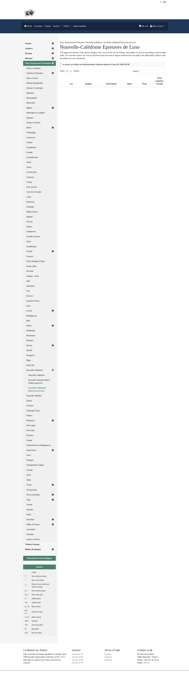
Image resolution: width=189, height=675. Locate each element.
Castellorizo (31, 147)
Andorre (29, 48)
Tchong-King (31, 490)
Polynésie (30, 420)
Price (144, 84)
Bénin (28, 128)
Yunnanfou (30, 529)
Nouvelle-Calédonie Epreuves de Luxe (37, 389)
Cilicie (28, 167)
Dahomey (30, 202)
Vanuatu (29, 509)
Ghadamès (31, 231)
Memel (29, 345)
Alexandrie (30, 103)
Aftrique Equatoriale (34, 83)
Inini (28, 291)
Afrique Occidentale (34, 88)
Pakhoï (29, 415)
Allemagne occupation (35, 113)
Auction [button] (56, 26)
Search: (136, 71)
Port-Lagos (31, 425)
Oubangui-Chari (33, 410)
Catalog (47, 26)
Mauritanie (30, 335)
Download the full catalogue (39, 558)
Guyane (29, 256)
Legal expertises (79, 26)
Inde (28, 281)
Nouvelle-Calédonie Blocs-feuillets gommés (39, 381)
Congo (29, 182)
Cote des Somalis (33, 192)
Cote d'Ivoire (31, 187)
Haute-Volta (31, 266)
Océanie (29, 405)
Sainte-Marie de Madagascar (38, 445)
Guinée (29, 251)
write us (146, 663)
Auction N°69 (77, 657)
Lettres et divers (33, 539)
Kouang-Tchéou (32, 301)
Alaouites (30, 93)
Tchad (28, 485)
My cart (144, 26)
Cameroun (30, 137)
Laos (28, 306)
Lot (71, 84)
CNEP (62, 657)
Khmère (29, 296)
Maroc (29, 326)
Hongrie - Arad (32, 276)
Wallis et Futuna (33, 524)
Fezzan (29, 221)
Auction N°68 (77, 660)
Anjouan (29, 118)
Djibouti (29, 217)
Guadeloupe (31, 246)
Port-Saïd (30, 430)
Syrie (28, 475)
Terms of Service (116, 673)
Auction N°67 (77, 663)
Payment (108, 660)
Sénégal (29, 460)
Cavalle (29, 152)
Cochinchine (31, 172)
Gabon (29, 227)
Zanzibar (30, 534)
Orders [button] (66, 26)
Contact (28, 2)
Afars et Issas (32, 78)
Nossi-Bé (30, 365)
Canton (29, 142)
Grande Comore (33, 236)
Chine (28, 162)
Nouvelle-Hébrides (34, 396)
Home (29, 26)
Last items (38, 26)
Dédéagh (30, 207)
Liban (28, 241)
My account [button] (158, 26)
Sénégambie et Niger (35, 465)
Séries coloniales (33, 68)
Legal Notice (105, 673)
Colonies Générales (34, 73)
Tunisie (29, 504)
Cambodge (31, 132)
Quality (88, 84)
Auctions (108, 657)
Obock (29, 401)
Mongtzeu (30, 355)
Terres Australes (33, 495)
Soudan (29, 470)
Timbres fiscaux (32, 544)
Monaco (28, 58)
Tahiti (28, 480)
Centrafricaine (32, 157)
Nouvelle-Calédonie (34, 370)
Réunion (29, 435)
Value (129, 84)
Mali (28, 320)
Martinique (30, 330)
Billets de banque (33, 549)
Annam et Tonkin (33, 122)
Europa (28, 53)
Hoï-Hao (29, 271)
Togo (28, 500)
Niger (28, 360)
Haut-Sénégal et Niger (35, 261)
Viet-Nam (30, 519)
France (28, 43)
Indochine (30, 286)
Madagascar (31, 316)
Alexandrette (31, 98)
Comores (30, 177)
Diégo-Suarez (32, 212)
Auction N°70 (77, 654)
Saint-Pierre (31, 450)
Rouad (29, 440)
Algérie (29, 108)
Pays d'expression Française (38, 63)
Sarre (28, 455)
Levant (29, 311)
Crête (28, 197)
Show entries (69, 71)
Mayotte (29, 340)
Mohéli (29, 350)
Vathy (28, 514)
